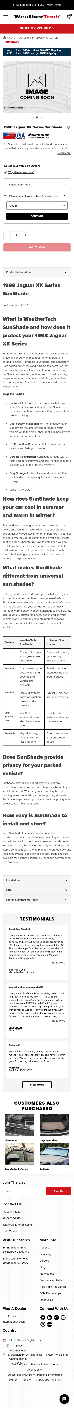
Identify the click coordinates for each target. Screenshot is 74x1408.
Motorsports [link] (47, 1274)
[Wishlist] (68, 127)
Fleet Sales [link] (46, 1300)
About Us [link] (45, 1248)
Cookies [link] (26, 1380)
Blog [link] (42, 1267)
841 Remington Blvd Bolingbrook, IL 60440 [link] (16, 1250)
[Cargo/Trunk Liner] (54, 1125)
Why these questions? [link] (21, 172)
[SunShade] (54, 1154)
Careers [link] (44, 1261)
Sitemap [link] (12, 1380)
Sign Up (58, 1191)
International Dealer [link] (14, 1322)
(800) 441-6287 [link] (11, 1212)
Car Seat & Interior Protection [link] (38, 38)
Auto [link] (12, 38)
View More (37, 1085)
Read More (64, 153)
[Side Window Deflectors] (19, 1154)
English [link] (31, 1340)
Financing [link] (45, 1254)
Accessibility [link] (35, 1370)
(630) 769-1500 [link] (12, 1218)
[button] (33, 117)
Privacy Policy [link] (39, 1364)
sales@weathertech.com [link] (17, 1225)
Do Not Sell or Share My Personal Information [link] (35, 1375)
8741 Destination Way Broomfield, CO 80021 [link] (16, 1261)
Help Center (10, 1231)
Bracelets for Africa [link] (51, 1280)
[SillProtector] (19, 1125)
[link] (4, 37)
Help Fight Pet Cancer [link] (53, 1287)
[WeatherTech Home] (37, 16)
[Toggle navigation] (5, 17)
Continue (37, 216)
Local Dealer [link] (10, 1316)
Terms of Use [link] (19, 1364)
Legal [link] (55, 1364)
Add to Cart (37, 247)
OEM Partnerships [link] (50, 1293)
